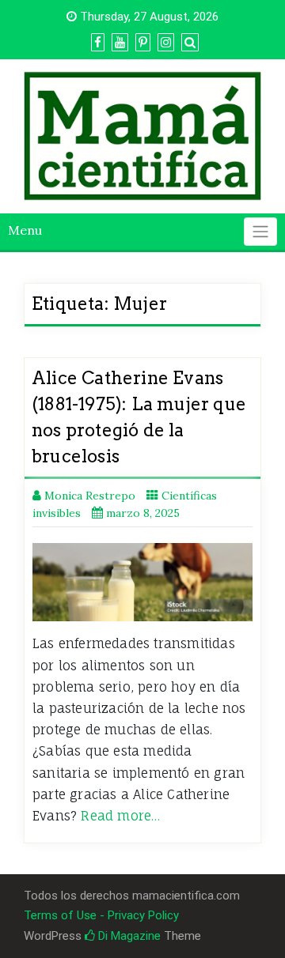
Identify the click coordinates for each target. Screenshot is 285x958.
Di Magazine (128, 936)
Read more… (120, 816)
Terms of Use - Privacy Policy (101, 915)
